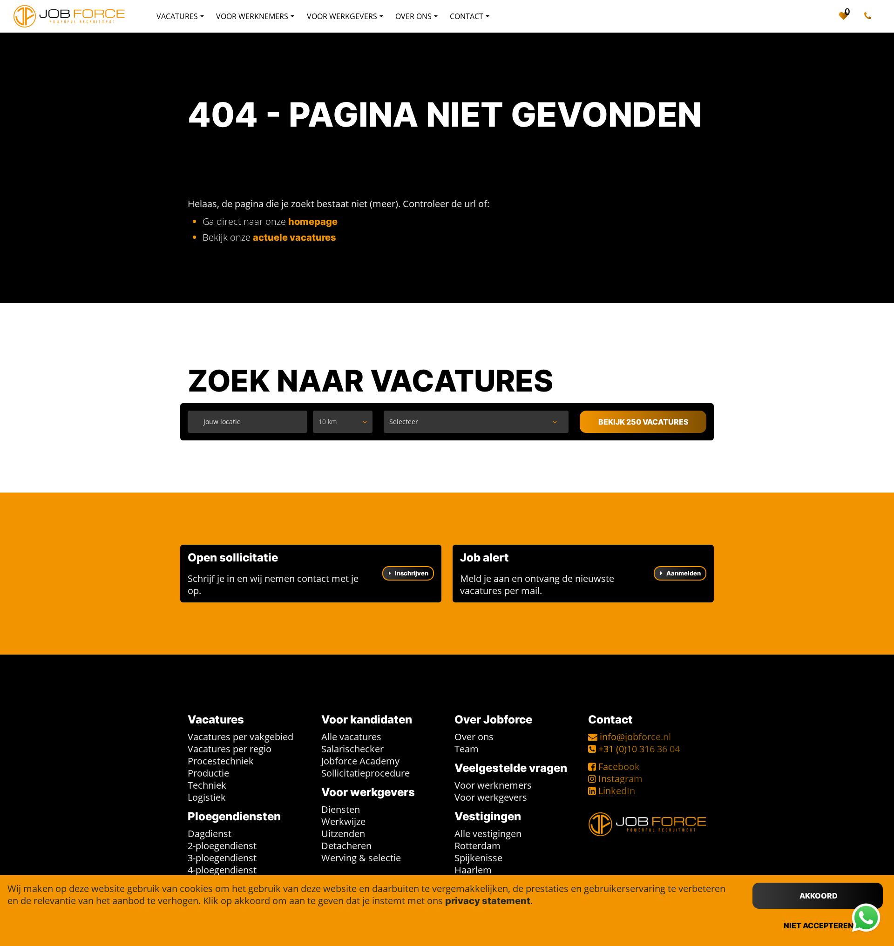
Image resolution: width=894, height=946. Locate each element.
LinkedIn (616, 790)
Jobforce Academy (360, 761)
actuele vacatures (294, 237)
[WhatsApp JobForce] (866, 918)
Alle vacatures (351, 736)
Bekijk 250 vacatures (643, 421)
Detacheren (346, 845)
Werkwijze (343, 821)
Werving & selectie (361, 857)
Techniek (207, 785)
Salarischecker (352, 749)
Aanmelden (683, 573)
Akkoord (818, 895)
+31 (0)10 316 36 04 (639, 749)
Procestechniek (221, 761)
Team (466, 749)
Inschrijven (410, 573)
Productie (208, 773)
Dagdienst (209, 833)
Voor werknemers (493, 785)
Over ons (474, 736)
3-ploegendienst (222, 857)
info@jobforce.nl (635, 736)
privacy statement (487, 900)
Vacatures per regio (229, 749)
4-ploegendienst (222, 870)
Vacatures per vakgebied (240, 736)
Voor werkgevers (490, 797)
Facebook (619, 766)
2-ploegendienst (222, 845)
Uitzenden (343, 833)
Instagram (620, 778)
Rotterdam (477, 845)
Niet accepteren (818, 925)
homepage (313, 221)
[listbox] (342, 422)
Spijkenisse (478, 857)
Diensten (340, 809)
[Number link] (869, 16)
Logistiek (207, 797)
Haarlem (473, 870)
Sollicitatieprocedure (365, 773)
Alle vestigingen (488, 833)
